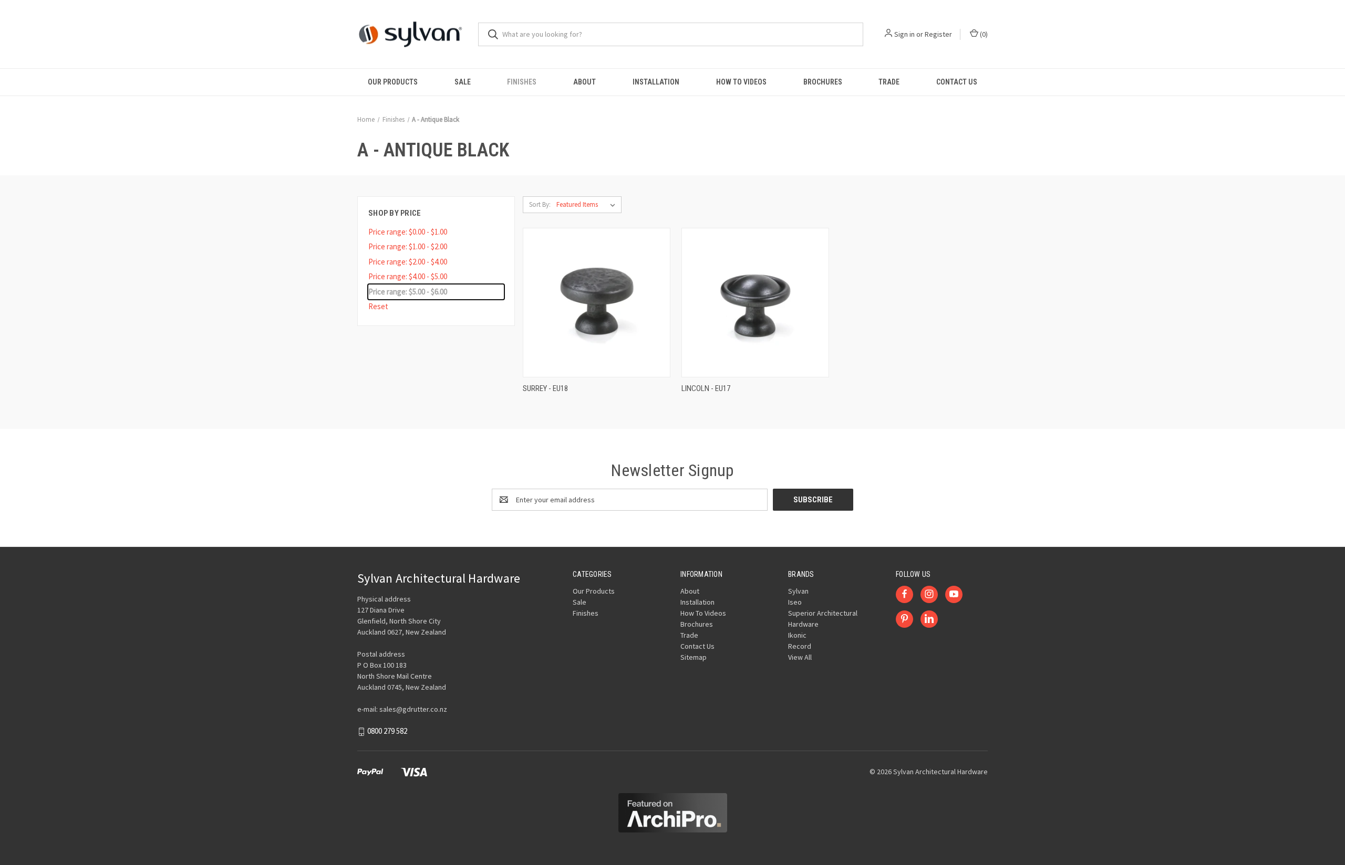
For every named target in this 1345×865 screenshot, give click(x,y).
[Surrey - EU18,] (596, 302)
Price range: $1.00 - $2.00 (407, 246)
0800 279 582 (387, 731)
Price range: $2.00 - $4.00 (407, 262)
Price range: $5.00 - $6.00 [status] (407, 292)
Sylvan (798, 591)
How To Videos (741, 82)
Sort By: (540, 204)
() (983, 34)
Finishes (521, 82)
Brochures (822, 82)
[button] (673, 812)
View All (800, 657)
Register (938, 34)
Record (799, 646)
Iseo (795, 602)
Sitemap (693, 657)
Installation (656, 82)
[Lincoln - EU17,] (755, 302)
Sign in (904, 34)
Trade (888, 82)
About (584, 82)
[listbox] (588, 205)
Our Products (393, 82)
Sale (462, 82)
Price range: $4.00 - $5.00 (407, 276)
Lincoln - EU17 (705, 388)
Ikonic (797, 635)
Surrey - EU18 (545, 388)
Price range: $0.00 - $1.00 (407, 232)
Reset (378, 306)
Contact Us (956, 82)
